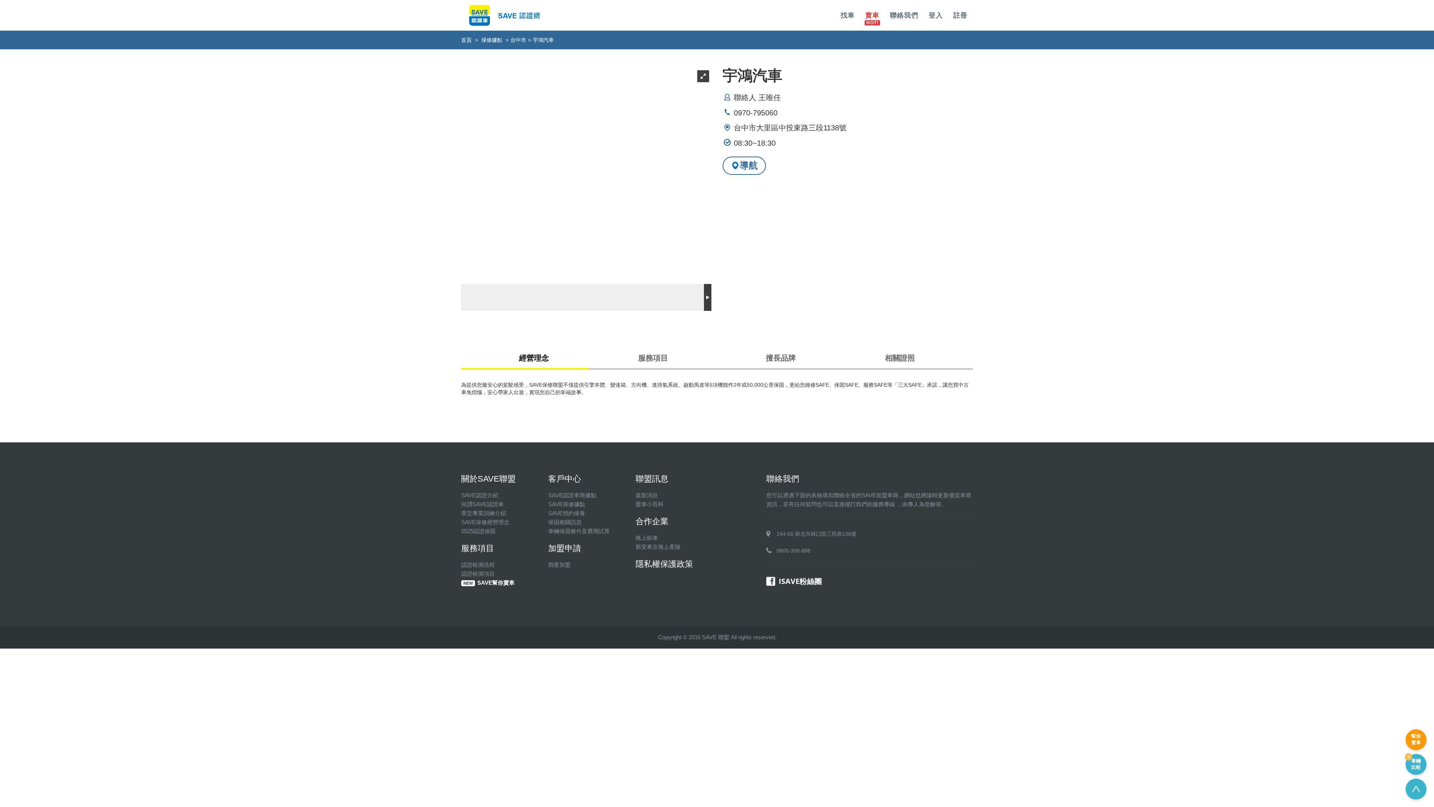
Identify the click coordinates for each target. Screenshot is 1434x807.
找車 (848, 15)
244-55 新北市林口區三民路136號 (816, 534)
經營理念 (534, 358)
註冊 (960, 15)
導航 (749, 165)
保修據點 (491, 40)
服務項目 (653, 358)
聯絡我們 (904, 15)
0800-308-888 (793, 551)
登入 (936, 15)
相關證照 (900, 358)
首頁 (466, 40)
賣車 (872, 15)
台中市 (518, 40)
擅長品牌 (781, 358)
